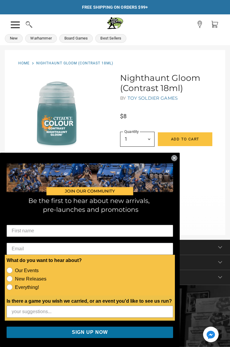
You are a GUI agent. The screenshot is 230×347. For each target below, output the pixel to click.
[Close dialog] (174, 158)
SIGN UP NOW (90, 332)
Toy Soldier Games (153, 98)
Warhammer (41, 38)
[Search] (23, 24)
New (14, 38)
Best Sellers (110, 38)
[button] (211, 335)
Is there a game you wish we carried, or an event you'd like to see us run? (89, 301)
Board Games (76, 38)
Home (24, 63)
